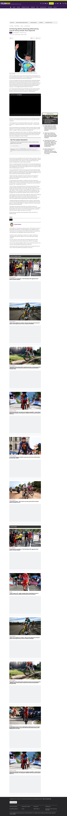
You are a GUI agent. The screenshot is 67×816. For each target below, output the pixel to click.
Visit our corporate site (47, 798)
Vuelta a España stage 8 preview (22, 22)
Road (11, 219)
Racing (18, 7)
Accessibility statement (14, 808)
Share (12, 38)
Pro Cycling (11, 25)
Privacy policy (36, 806)
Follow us (33, 38)
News (14, 7)
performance (34, 159)
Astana (22, 25)
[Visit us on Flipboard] (47, 3)
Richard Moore (16, 32)
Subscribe (51, 3)
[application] (25, 105)
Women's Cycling (25, 7)
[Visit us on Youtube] (45, 3)
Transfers (41, 22)
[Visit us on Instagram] (44, 3)
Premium (33, 7)
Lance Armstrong (27, 25)
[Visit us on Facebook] (40, 3)
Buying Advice (43, 7)
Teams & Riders (16, 25)
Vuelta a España (33, 22)
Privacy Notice (12, 149)
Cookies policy (47, 806)
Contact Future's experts (26, 806)
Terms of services (23, 148)
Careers (23, 808)
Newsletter (38, 38)
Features (50, 7)
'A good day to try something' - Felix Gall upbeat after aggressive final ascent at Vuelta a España (50, 121)
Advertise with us (37, 808)
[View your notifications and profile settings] (60, 3)
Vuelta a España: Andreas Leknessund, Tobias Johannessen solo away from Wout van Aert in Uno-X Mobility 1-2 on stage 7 (50, 151)
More (55, 7)
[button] (64, 3)
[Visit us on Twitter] (42, 3)
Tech (37, 7)
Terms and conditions (13, 806)
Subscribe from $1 (49, 22)
